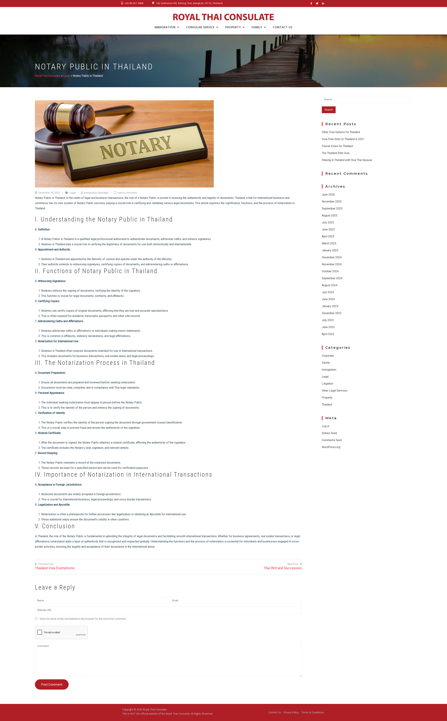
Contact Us (282, 27)
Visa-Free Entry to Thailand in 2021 (343, 139)
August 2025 (329, 215)
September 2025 (332, 208)
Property (233, 27)
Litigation (327, 383)
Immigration (165, 27)
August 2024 (329, 285)
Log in (325, 426)
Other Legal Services (334, 390)
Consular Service (200, 27)
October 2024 (330, 271)
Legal (73, 192)
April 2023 (328, 334)
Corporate (328, 355)
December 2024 (332, 257)
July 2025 (328, 222)
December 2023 (332, 313)
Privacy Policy (291, 712)
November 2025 (332, 201)
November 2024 (332, 264)
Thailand (327, 404)
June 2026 (328, 194)
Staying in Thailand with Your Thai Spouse (347, 160)
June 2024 (328, 299)
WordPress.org (331, 447)
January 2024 (330, 306)
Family (257, 27)
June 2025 (328, 229)
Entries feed (329, 433)
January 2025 (330, 250)
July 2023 (328, 320)
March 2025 (329, 243)
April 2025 (328, 236)
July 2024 (328, 292)
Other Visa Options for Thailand (341, 132)
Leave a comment (127, 192)
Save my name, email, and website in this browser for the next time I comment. (83, 618)
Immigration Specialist (96, 192)
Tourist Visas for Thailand (337, 146)
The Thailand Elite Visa (335, 153)
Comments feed (332, 440)
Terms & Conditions (312, 712)
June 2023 (328, 327)
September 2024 (332, 278)
